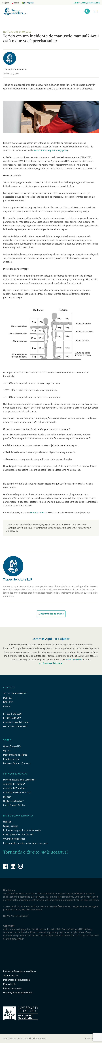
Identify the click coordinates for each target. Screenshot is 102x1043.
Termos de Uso (10, 975)
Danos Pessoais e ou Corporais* (19, 779)
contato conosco (38, 512)
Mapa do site (9, 984)
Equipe (6, 750)
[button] (95, 11)
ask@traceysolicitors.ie (50, 663)
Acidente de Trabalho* (14, 788)
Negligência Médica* (13, 801)
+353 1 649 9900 (74, 659)
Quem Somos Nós (12, 746)
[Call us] (87, 11)
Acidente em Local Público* (17, 792)
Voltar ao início (92, 1038)
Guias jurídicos (10, 825)
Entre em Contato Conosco (16, 763)
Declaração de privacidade (16, 979)
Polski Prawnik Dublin (14, 805)
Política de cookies (12, 988)
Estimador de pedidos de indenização (22, 830)
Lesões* (7, 796)
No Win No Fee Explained (15, 915)
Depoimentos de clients (15, 754)
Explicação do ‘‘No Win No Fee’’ (18, 834)
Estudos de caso (11, 759)
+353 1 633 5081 (13, 718)
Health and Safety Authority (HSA (50, 150)
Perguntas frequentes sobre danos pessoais (25, 843)
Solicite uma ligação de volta (87, 2)
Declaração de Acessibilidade (17, 992)
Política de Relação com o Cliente (19, 971)
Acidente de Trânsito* (14, 783)
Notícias (7, 821)
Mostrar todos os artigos (51, 613)
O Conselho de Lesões (14, 838)
